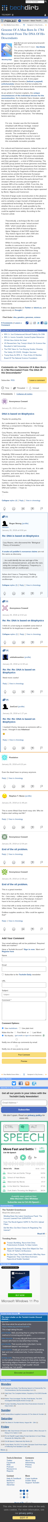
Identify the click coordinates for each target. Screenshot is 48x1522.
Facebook (11, 1462)
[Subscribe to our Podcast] (34, 1083)
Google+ (19, 310)
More (3, 1450)
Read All (41, 1234)
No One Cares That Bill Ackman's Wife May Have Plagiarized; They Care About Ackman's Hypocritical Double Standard (26, 1256)
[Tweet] (38, 323)
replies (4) (9, 501)
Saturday (6, 1418)
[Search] (46, 2)
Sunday (6, 1410)
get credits (19, 1035)
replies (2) (10, 634)
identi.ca (38, 308)
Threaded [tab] (21, 388)
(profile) (25, 523)
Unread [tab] (36, 388)
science (37, 317)
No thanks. (9, 1036)
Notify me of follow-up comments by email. (20, 1042)
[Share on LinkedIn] (45, 323)
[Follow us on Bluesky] (14, 1083)
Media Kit (11, 1480)
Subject (5, 990)
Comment (6, 1000)
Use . (11, 1028)
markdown (13, 1028)
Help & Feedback (14, 1478)
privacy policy (35, 1115)
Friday (5, 1426)
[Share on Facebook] (42, 323)
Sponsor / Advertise (11, 1484)
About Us (29, 1460)
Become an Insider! (24, 1373)
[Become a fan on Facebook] (21, 1083)
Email (4, 965)
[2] (5, 517)
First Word (21, 1032)
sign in (27, 1035)
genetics (20, 317)
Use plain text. (28, 1028)
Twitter (28, 308)
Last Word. (37, 1032)
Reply (21, 501)
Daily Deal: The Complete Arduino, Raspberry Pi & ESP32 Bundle (26, 1393)
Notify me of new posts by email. (15, 1049)
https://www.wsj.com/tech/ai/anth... (16, 1326)
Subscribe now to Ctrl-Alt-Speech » (24, 1202)
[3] (5, 601)
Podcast (10, 1467)
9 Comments (7, 323)
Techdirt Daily (25, 974)
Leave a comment (37, 380)
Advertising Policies (30, 1463)
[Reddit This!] (34, 323)
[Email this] (30, 323)
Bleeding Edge (7, 59)
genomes (29, 317)
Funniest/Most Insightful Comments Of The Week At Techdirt (24, 1414)
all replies (24, 394)
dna (14, 317)
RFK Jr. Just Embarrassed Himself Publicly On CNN (24, 334)
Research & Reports (12, 1470)
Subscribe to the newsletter (23, 974)
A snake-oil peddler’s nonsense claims (19, 551)
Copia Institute (31, 1478)
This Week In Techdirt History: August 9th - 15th (20, 1422)
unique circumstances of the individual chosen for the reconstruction (22, 95)
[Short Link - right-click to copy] (27, 323)
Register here (8, 951)
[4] (5, 650)
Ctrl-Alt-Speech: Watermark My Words (17, 1441)
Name (4, 955)
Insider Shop (30, 1480)
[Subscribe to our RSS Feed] (27, 1083)
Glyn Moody (40, 47)
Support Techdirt (32, 1483)
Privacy (28, 1467)
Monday (6, 1384)
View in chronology (33, 501)
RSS (13, 380)
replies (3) (9, 585)
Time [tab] (7, 388)
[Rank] (5, 1243)
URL (4, 981)
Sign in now (29, 949)
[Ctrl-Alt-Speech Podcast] (24, 1133)
